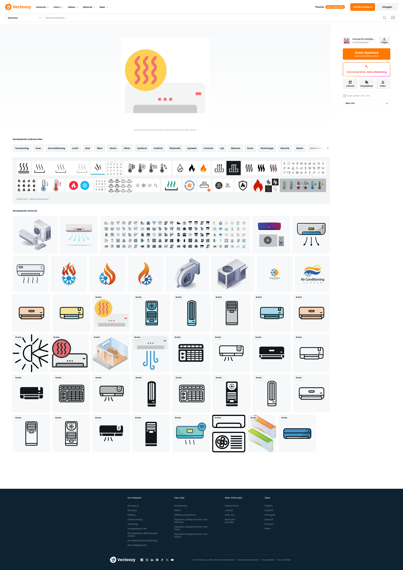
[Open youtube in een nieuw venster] (172, 559)
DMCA (177, 510)
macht (299, 148)
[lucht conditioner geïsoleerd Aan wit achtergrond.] (79, 234)
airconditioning (56, 148)
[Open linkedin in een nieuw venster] (152, 559)
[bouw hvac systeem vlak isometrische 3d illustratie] (232, 274)
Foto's (57, 7)
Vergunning (180, 505)
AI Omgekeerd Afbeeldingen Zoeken (142, 534)
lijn (222, 148)
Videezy (131, 514)
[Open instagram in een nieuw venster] (147, 559)
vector (113, 148)
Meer (102, 7)
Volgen (384, 42)
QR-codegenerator (137, 545)
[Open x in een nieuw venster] (167, 559)
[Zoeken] (384, 18)
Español (269, 510)
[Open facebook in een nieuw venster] (142, 559)
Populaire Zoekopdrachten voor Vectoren (191, 521)
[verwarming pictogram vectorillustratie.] (70, 353)
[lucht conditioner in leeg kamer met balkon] (110, 353)
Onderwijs (132, 523)
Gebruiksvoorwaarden (248, 559)
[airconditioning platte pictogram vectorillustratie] (150, 353)
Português (270, 514)
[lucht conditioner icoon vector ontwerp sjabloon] (297, 433)
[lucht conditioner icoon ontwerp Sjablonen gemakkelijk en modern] (31, 313)
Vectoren (41, 7)
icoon (250, 148)
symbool (142, 148)
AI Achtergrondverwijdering (142, 540)
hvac (38, 148)
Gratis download (366, 54)
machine (235, 148)
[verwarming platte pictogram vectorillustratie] (111, 313)
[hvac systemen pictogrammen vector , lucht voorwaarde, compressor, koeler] (175, 234)
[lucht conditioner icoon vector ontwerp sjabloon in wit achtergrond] (311, 234)
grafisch (158, 148)
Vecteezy (132, 510)
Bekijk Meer (302, 185)
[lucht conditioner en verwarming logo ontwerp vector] (275, 274)
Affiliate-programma (185, 514)
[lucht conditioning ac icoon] (228, 433)
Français (269, 523)
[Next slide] (325, 148)
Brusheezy (133, 505)
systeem (192, 148)
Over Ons (230, 514)
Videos (71, 7)
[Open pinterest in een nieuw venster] (157, 559)
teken (127, 148)
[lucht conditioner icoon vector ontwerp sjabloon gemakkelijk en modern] (191, 433)
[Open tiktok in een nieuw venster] (162, 559)
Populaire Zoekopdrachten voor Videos (191, 535)
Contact (229, 510)
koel (87, 148)
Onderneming (135, 519)
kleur (100, 148)
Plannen (319, 6)
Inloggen (387, 6)
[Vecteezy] (18, 7)
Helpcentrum (232, 505)
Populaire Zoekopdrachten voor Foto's (191, 528)
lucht (75, 148)
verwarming (22, 148)
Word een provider (230, 521)
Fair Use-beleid (284, 559)
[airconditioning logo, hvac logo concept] (312, 274)
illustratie (175, 148)
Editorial (87, 7)
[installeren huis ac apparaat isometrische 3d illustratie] (35, 234)
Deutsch (269, 519)
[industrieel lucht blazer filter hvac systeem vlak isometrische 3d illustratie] (187, 274)
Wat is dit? (365, 95)
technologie (266, 148)
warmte (284, 148)
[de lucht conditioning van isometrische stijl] (262, 433)
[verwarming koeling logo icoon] (30, 353)
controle (208, 148)
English (269, 505)
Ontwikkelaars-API (137, 528)
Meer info (350, 103)
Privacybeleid (267, 559)
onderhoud (316, 148)
